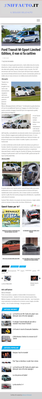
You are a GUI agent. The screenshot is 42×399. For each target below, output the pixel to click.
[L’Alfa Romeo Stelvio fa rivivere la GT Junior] (6, 339)
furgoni (22, 271)
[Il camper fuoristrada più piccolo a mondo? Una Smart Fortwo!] (6, 323)
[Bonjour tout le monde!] (6, 355)
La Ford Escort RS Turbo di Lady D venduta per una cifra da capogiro (26, 315)
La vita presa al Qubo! (20, 375)
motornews (28, 270)
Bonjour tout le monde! (34, 284)
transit (3, 273)
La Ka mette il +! (18, 384)
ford (18, 270)
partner (34, 271)
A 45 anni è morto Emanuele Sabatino (25, 329)
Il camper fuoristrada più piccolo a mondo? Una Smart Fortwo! (24, 323)
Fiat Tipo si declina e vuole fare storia (25, 361)
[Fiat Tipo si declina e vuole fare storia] (6, 362)
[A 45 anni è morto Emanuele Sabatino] (6, 331)
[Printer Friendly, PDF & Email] (35, 205)
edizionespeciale (11, 271)
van (7, 272)
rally (38, 270)
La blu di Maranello (6, 284)
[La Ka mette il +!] (6, 386)
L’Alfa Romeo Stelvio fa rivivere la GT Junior (25, 338)
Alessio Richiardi (8, 61)
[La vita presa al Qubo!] (6, 378)
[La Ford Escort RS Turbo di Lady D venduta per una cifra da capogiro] (6, 316)
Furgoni (22, 266)
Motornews (14, 266)
